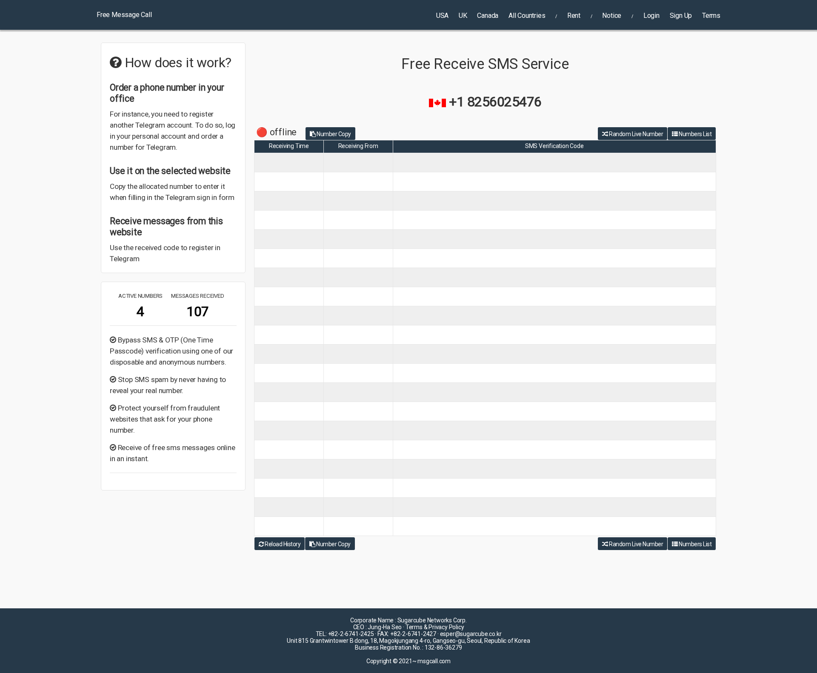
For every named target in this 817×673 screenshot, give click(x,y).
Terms (711, 15)
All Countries (526, 15)
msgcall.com (434, 661)
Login (651, 15)
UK (463, 15)
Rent (573, 15)
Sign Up (681, 15)
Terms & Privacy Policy (435, 627)
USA (442, 15)
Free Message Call (124, 15)
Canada (487, 15)
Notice (611, 15)
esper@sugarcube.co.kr (471, 633)
